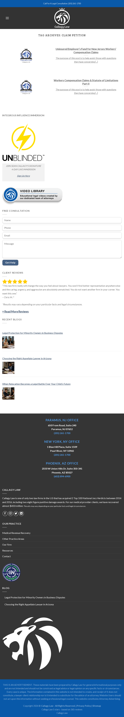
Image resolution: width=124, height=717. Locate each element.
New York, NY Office (62, 441)
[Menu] (7, 18)
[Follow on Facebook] (5, 513)
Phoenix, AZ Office (62, 463)
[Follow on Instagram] (10, 513)
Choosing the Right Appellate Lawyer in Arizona (26, 358)
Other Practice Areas (13, 538)
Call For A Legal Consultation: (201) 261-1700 (62, 3)
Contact (6, 556)
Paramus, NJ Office (62, 420)
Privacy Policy (84, 706)
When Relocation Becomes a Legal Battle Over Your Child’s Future (36, 383)
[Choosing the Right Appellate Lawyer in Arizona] (8, 368)
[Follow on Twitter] (15, 513)
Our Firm (7, 544)
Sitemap (97, 706)
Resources (7, 550)
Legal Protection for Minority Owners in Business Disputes (32, 332)
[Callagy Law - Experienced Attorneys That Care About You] (62, 18)
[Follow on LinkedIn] (21, 513)
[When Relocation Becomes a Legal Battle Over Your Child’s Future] (8, 393)
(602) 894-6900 (62, 476)
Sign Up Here (23, 176)
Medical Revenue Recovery (16, 532)
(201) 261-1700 (62, 433)
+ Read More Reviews (15, 311)
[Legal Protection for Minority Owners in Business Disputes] (8, 342)
